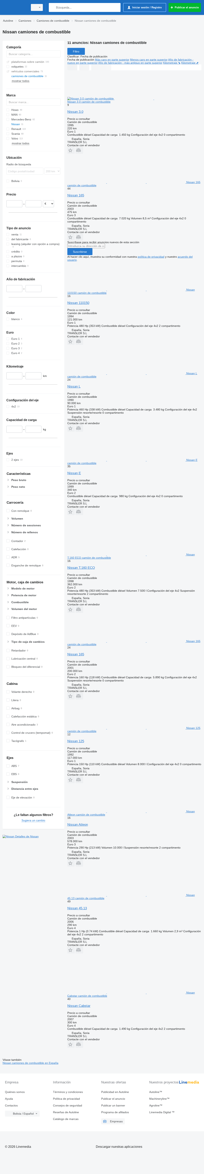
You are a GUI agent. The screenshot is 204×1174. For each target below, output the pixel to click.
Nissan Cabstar (78, 1006)
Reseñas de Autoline (66, 1112)
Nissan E (74, 473)
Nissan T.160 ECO (81, 568)
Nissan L (73, 386)
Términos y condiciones (68, 1092)
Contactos (11, 1105)
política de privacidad (151, 256)
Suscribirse (80, 251)
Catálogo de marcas (65, 1119)
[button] (71, 150)
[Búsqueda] (52, 7)
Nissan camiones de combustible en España (30, 1063)
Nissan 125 (75, 741)
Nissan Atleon (77, 825)
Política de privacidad (66, 1098)
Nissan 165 (75, 195)
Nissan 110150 (78, 303)
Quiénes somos (15, 1092)
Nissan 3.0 (75, 112)
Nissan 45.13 (77, 908)
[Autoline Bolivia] (15, 7)
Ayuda (9, 1098)
